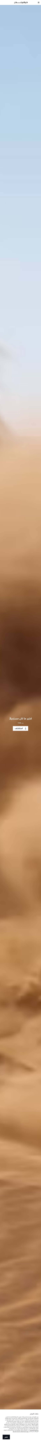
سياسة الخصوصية (34, 1430)
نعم (6, 1437)
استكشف (19, 728)
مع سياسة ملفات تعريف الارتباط (20, 1431)
